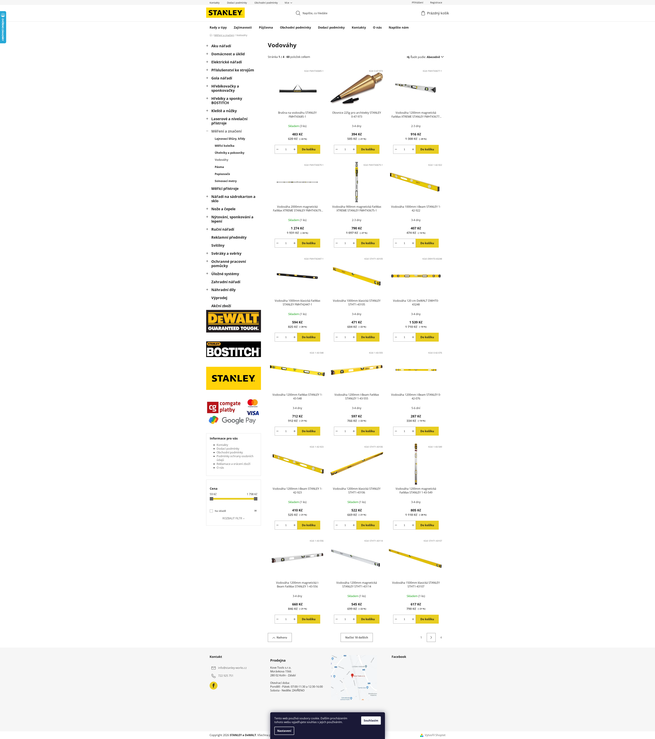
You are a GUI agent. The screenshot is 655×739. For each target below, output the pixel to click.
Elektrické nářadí (226, 62)
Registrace (436, 2)
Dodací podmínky (237, 2)
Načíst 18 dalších (356, 637)
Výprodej (219, 297)
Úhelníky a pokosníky (229, 153)
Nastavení (284, 731)
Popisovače (222, 174)
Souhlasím (371, 720)
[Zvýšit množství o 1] (294, 149)
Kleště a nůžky (224, 110)
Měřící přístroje (225, 188)
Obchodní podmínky (266, 2)
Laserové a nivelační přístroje (229, 121)
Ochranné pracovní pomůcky (228, 263)
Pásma (219, 167)
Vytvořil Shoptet (435, 735)
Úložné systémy (225, 273)
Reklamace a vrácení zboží (233, 464)
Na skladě (236, 510)
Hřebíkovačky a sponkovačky (225, 88)
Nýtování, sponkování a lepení (232, 219)
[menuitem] (218, 27)
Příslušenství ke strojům (232, 70)
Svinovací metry (226, 181)
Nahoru (282, 637)
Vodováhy (221, 160)
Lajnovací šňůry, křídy (230, 139)
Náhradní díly (223, 289)
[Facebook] (213, 686)
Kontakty (215, 2)
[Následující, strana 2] (431, 637)
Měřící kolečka (224, 146)
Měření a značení (226, 131)
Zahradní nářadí (225, 281)
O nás (220, 467)
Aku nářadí (221, 45)
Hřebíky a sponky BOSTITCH (226, 100)
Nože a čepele (223, 208)
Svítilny (217, 245)
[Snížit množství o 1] (277, 149)
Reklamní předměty (229, 237)
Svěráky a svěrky (226, 253)
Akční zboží (221, 305)
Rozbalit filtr (232, 518)
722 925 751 (225, 676)
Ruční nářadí (222, 229)
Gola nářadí (221, 78)
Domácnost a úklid (228, 54)
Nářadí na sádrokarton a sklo (233, 198)
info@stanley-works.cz (232, 668)
